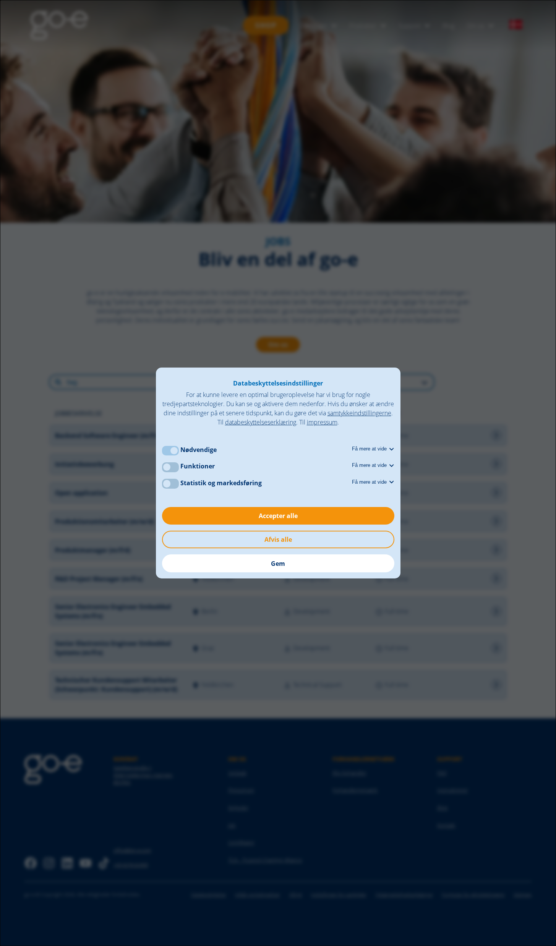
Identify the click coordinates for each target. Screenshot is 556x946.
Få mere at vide (370, 449)
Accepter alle (278, 516)
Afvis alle (278, 539)
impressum (322, 422)
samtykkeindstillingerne (359, 413)
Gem (278, 563)
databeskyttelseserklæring (260, 422)
